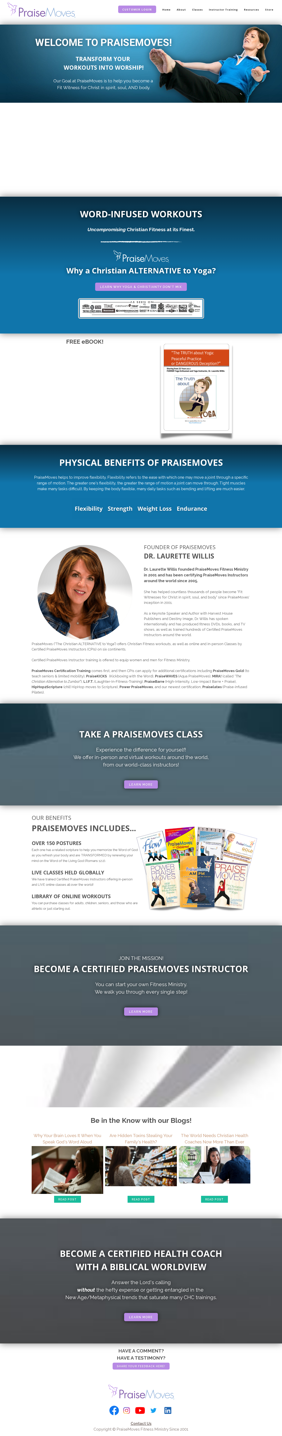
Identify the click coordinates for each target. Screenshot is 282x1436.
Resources (251, 9)
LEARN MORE (141, 784)
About (181, 9)
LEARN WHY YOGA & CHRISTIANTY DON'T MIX (141, 287)
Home (166, 9)
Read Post (67, 1199)
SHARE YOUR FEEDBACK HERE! (141, 1366)
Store (269, 9)
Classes (197, 9)
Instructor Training (223, 9)
